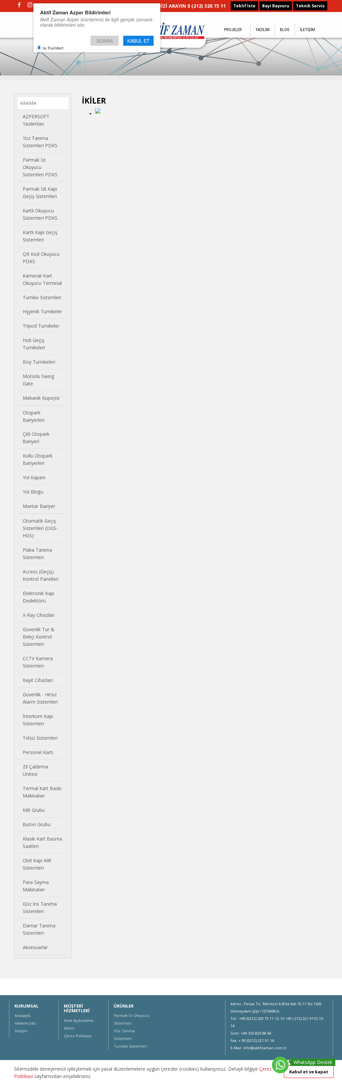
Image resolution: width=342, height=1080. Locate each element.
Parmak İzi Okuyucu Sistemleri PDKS (40, 167)
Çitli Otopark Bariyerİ (36, 437)
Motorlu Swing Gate (38, 380)
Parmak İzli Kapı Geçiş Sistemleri (40, 192)
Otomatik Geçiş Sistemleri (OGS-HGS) (40, 528)
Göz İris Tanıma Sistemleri (40, 907)
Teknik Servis (310, 6)
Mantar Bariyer (39, 506)
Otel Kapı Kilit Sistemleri (37, 864)
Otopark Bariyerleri (33, 416)
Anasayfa (22, 1015)
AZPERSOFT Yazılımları (36, 120)
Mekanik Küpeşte (41, 398)
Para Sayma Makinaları (36, 886)
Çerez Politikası (78, 1035)
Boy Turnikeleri (39, 362)
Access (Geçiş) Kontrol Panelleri (40, 575)
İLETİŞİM (307, 29)
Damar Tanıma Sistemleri (39, 929)
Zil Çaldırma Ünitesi (35, 770)
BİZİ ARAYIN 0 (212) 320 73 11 (192, 6)
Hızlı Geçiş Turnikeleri (34, 344)
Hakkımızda (25, 1023)
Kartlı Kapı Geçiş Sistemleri (40, 236)
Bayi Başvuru (275, 6)
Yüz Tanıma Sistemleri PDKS (40, 142)
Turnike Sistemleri (42, 297)
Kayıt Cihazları (38, 680)
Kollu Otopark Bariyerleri (37, 459)
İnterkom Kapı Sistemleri (38, 720)
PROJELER (233, 29)
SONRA (105, 40)
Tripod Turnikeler (41, 326)
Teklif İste (244, 6)
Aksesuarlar (35, 947)
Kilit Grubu (34, 810)
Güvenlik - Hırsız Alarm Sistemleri (40, 698)
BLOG (285, 29)
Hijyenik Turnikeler (42, 311)
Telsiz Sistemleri (40, 738)
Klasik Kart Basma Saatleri (42, 842)
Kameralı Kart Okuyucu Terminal (42, 279)
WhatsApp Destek (313, 1062)
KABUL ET (138, 40)
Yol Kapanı (34, 477)
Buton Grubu (36, 824)
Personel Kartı (38, 752)
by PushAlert (53, 47)
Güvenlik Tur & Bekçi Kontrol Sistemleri (38, 636)
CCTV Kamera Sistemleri (38, 662)
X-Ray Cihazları (38, 615)
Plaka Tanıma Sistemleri (37, 553)
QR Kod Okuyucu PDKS (41, 257)
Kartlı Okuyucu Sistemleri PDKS (40, 214)
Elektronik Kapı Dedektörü (38, 597)
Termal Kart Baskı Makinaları (42, 792)
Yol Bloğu (33, 492)
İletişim (21, 1030)
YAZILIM (262, 29)
